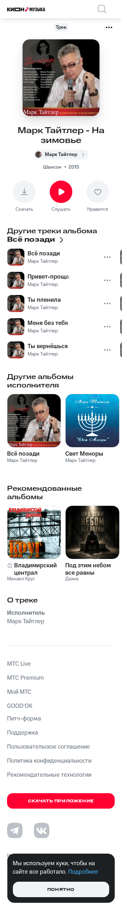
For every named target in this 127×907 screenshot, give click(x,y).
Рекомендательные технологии (49, 775)
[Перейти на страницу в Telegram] (15, 830)
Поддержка (22, 733)
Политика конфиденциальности (49, 761)
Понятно (60, 890)
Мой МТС (19, 692)
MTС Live (19, 664)
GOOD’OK (19, 706)
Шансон (52, 167)
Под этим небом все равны (88, 569)
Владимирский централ (35, 569)
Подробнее (83, 872)
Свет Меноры (84, 453)
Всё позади (23, 453)
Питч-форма (24, 718)
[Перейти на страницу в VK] (41, 830)
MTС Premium (25, 678)
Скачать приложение (61, 801)
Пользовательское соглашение (48, 747)
